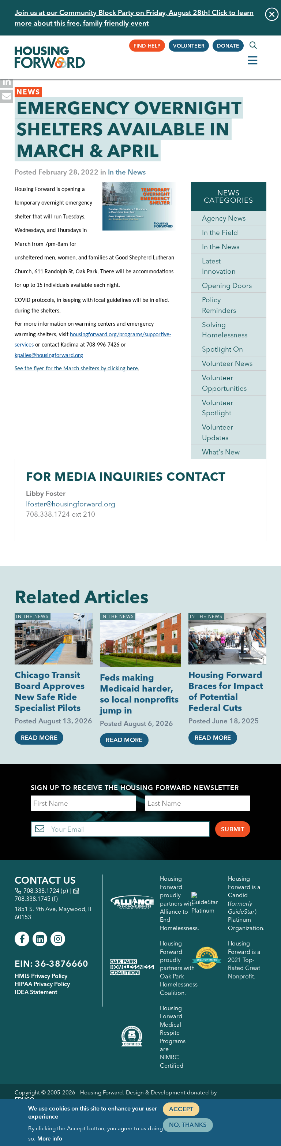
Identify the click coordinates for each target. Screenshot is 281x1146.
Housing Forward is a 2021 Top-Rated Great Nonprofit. (244, 960)
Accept (181, 1109)
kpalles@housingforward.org (49, 356)
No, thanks (188, 1124)
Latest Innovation (219, 266)
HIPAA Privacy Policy (42, 984)
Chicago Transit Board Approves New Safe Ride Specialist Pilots (50, 691)
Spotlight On (222, 349)
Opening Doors (227, 285)
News (28, 91)
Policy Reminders (219, 305)
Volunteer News (227, 363)
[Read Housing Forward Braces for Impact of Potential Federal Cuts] (227, 639)
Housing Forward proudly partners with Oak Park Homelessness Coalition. (179, 968)
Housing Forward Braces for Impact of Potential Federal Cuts (225, 691)
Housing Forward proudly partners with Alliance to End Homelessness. (179, 903)
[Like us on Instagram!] (57, 939)
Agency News (224, 218)
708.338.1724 (41, 890)
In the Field (220, 232)
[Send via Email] (6, 96)
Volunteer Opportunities (224, 383)
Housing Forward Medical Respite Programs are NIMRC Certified (173, 1036)
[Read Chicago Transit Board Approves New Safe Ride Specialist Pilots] (53, 639)
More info (49, 1138)
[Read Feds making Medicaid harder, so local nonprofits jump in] (140, 640)
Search (253, 45)
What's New (221, 451)
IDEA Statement (36, 992)
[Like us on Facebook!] (22, 939)
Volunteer (189, 45)
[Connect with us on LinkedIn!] (40, 939)
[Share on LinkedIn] (6, 81)
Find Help (147, 45)
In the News (127, 172)
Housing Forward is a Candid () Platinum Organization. (246, 903)
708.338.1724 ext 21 (58, 514)
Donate (228, 45)
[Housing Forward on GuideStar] (206, 903)
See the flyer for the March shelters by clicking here (76, 369)
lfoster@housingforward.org (70, 503)
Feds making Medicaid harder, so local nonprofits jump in (139, 694)
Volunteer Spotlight (217, 407)
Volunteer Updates (217, 432)
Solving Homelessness (224, 330)
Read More (39, 737)
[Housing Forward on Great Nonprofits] (206, 959)
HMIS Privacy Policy (41, 976)
